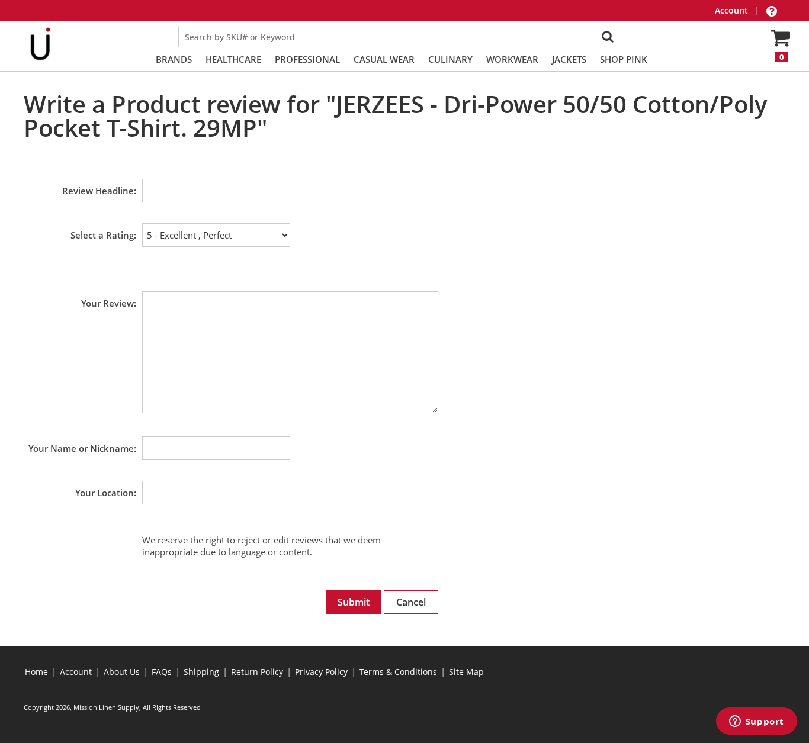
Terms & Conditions (398, 671)
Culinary (450, 59)
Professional (307, 59)
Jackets (569, 59)
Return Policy (257, 671)
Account (732, 10)
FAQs (162, 671)
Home (36, 671)
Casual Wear (384, 59)
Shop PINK (623, 59)
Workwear (512, 59)
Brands (174, 59)
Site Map (466, 671)
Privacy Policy (321, 671)
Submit (354, 602)
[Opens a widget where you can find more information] (756, 722)
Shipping (201, 671)
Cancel (411, 602)
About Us (122, 671)
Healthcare (233, 59)
